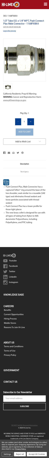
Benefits (7, 310)
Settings (7, 454)
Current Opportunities (14, 315)
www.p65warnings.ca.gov (14, 100)
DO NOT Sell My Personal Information (24, 425)
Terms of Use (9, 351)
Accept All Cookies (37, 454)
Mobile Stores (10, 323)
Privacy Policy (10, 355)
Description (24, 164)
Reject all (20, 454)
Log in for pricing (9, 31)
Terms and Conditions (13, 347)
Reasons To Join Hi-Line (14, 327)
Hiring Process (10, 319)
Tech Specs (24, 172)
